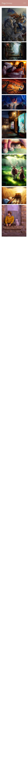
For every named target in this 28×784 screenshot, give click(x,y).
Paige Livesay (7, 3)
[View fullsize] (14, 24)
